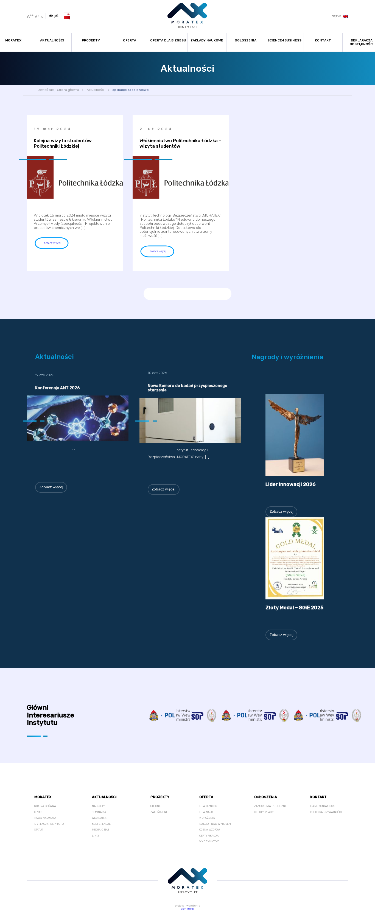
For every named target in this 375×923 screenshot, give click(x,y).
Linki (95, 835)
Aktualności (52, 40)
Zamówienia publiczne (270, 806)
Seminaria (99, 812)
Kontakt (323, 40)
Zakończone (159, 812)
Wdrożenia (207, 818)
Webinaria (99, 818)
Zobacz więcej (51, 487)
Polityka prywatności (326, 812)
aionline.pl (188, 908)
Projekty (91, 40)
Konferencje (101, 824)
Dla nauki (206, 812)
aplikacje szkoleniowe (130, 90)
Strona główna (68, 90)
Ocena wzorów (209, 829)
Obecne (155, 806)
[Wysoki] (56, 16)
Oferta (129, 40)
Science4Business (284, 40)
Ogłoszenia (245, 40)
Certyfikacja (209, 835)
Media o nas (100, 829)
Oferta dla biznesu (168, 40)
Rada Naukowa (45, 818)
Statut (38, 829)
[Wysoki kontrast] (51, 16)
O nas (38, 812)
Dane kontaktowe (322, 806)
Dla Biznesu (208, 806)
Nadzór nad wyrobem (215, 824)
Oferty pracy (264, 812)
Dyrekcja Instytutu (49, 824)
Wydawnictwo (209, 841)
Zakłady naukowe (207, 40)
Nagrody (98, 806)
